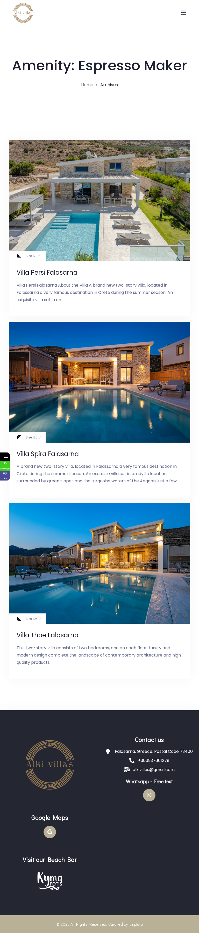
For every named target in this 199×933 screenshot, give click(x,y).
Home (87, 85)
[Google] (50, 832)
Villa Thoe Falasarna (48, 635)
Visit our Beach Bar (50, 859)
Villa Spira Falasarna (48, 454)
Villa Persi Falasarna (47, 272)
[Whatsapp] (149, 795)
